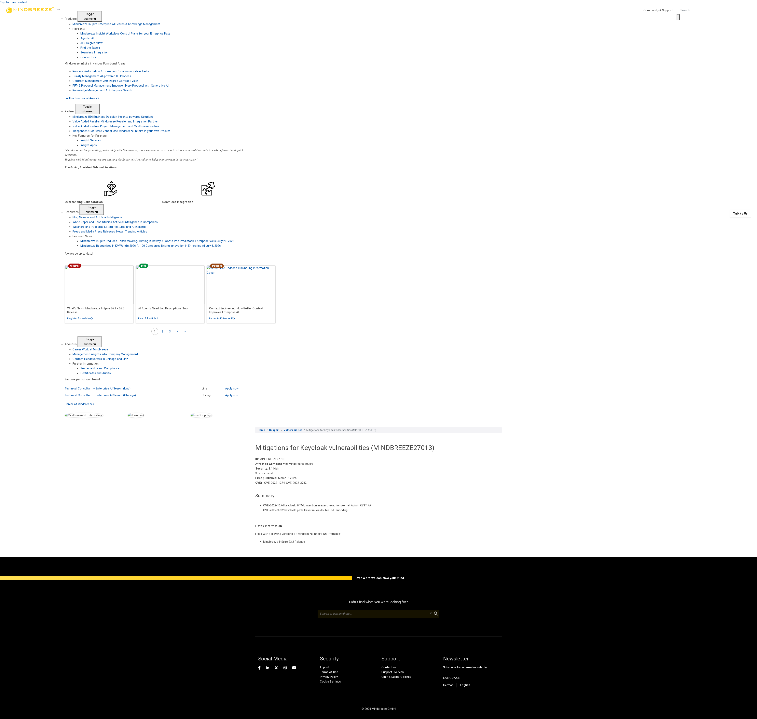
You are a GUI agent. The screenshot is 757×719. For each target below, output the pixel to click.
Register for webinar (80, 318)
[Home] (30, 213)
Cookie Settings (330, 681)
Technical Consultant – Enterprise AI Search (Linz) (98, 388)
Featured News (82, 236)
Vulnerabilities (293, 430)
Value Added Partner (116, 126)
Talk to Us (740, 213)
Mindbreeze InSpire (116, 24)
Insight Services (90, 140)
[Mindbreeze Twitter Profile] (276, 668)
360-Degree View (91, 43)
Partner (70, 111)
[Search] (678, 17)
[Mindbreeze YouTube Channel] (294, 668)
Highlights (79, 29)
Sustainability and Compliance (99, 368)
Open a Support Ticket (396, 677)
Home (261, 430)
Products (71, 19)
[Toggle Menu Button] (58, 9)
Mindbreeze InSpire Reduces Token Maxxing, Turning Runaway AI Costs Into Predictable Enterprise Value (157, 241)
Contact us (388, 667)
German (448, 685)
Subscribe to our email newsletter (465, 667)
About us (71, 344)
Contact (100, 359)
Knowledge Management (102, 90)
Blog (97, 217)
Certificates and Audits (95, 373)
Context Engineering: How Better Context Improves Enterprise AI (236, 310)
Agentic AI (87, 38)
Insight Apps (88, 145)
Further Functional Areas (81, 98)
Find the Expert (90, 47)
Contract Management (105, 81)
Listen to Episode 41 (222, 318)
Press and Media (110, 231)
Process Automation (111, 71)
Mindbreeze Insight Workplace (125, 33)
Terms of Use (329, 672)
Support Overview (392, 672)
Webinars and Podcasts (109, 227)
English (465, 685)
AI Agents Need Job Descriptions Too (163, 308)
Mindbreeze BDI (113, 117)
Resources (72, 212)
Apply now (232, 388)
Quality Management (102, 76)
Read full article (148, 318)
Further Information (86, 363)
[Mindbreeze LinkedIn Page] (267, 668)
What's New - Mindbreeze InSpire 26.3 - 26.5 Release (95, 310)
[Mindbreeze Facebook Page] (259, 668)
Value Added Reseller (115, 121)
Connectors (88, 57)
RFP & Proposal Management (121, 85)
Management (105, 354)
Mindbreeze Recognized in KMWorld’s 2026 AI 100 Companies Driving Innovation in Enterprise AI (150, 245)
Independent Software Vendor (121, 131)
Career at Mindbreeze (79, 404)
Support (274, 430)
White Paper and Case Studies (115, 222)
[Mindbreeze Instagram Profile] (285, 668)
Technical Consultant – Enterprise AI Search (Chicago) (100, 395)
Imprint (324, 667)
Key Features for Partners (90, 135)
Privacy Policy (329, 677)
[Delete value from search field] (430, 614)
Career (90, 349)
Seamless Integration (94, 52)
